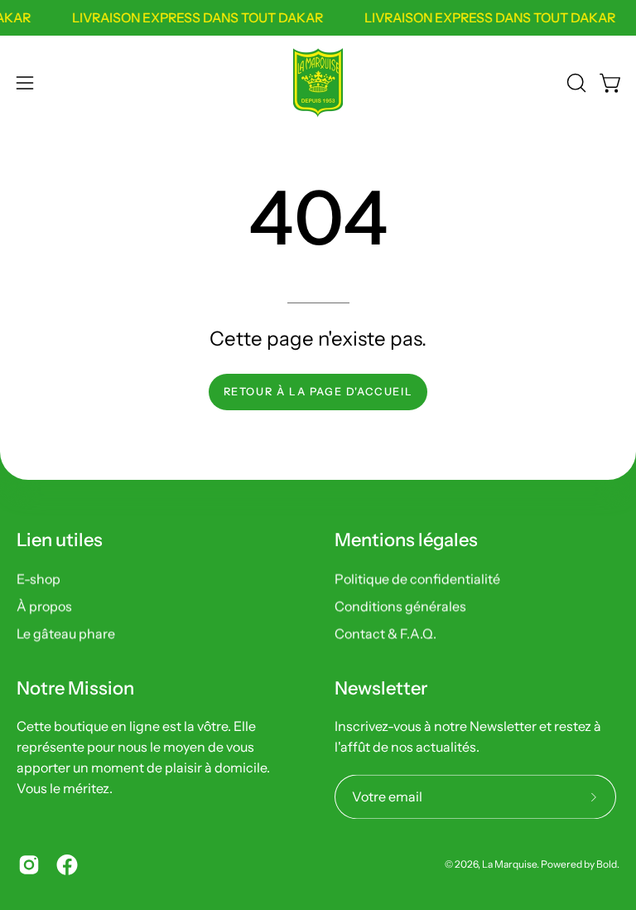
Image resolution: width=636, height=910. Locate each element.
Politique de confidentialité (417, 578)
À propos (44, 606)
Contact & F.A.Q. (385, 633)
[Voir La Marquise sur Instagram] (29, 864)
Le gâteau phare (66, 633)
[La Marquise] (318, 83)
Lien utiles (60, 540)
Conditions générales (400, 606)
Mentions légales (406, 540)
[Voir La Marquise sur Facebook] (67, 864)
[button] (574, 82)
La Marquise (509, 864)
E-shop (38, 578)
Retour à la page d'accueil (318, 391)
